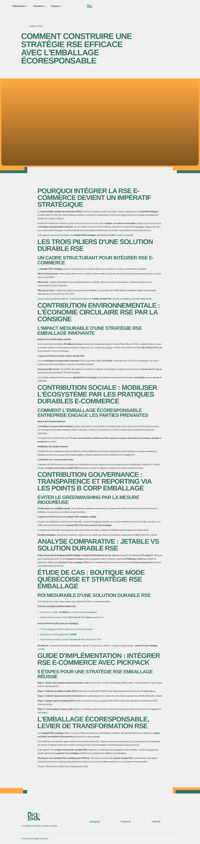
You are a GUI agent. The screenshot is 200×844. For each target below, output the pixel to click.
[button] (20, 6)
